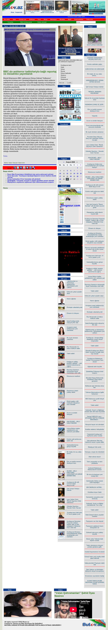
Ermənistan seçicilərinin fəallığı (94, 576)
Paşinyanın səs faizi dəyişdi (94, 521)
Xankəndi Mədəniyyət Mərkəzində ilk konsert (95, 468)
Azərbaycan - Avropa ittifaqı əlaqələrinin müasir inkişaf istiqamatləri (94, 339)
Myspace (21, 168)
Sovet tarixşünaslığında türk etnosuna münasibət (94, 126)
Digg (27, 168)
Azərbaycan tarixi (65, 65)
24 (60, 179)
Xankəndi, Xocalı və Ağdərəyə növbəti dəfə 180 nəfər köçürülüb (95, 410)
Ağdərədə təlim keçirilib (95, 366)
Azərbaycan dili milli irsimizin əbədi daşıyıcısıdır (73, 483)
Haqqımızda (18, 12)
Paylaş (5, 156)
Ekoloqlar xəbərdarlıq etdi (74, 307)
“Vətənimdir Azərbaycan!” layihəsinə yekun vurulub (94, 435)
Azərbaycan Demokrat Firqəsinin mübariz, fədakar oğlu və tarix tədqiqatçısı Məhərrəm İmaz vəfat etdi (73, 524)
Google (24, 168)
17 (60, 176)
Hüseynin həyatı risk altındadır (94, 424)
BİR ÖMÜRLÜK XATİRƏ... (94, 487)
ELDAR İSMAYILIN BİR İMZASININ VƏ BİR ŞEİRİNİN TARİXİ (94, 582)
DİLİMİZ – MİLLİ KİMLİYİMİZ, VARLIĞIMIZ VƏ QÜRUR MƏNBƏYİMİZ (74, 473)
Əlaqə (12, 12)
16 (81, 173)
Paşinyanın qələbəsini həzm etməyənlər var (94, 526)
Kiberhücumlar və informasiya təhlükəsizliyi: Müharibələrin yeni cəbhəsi (72, 284)
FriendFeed (30, 168)
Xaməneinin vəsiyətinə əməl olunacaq (94, 497)
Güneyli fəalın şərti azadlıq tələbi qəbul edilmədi (95, 557)
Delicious (33, 168)
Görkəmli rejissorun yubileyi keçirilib (94, 533)
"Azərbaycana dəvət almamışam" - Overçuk (95, 11)
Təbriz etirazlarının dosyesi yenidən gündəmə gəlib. (94, 546)
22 (77, 176)
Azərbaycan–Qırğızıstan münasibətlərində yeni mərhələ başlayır (94, 165)
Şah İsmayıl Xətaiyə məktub (26, 12)
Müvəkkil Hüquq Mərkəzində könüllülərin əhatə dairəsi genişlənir (94, 379)
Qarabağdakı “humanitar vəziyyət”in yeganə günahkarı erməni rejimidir (30, 180)
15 (77, 173)
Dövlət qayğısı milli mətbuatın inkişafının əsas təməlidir (73, 403)
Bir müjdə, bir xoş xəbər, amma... (94, 74)
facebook (14, 168)
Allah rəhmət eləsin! (95, 457)
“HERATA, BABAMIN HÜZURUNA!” (94, 92)
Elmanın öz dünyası (73, 313)
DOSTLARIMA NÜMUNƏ (41, 11)
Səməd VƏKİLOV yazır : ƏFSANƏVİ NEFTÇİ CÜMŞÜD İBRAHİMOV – (94, 418)
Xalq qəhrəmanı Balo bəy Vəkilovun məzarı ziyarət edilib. (94, 441)
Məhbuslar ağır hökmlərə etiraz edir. (94, 386)
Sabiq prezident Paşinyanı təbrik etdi (95, 563)
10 (60, 173)
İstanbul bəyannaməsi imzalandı (95, 552)
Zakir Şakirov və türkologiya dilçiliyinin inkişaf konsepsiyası (94, 570)
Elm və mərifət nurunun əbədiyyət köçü (74, 462)
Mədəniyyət (64, 79)
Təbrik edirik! (71, 353)
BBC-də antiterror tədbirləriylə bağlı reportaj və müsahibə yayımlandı (26, 29)
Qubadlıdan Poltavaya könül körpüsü (94, 372)
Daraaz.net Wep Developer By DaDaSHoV (28, 623)
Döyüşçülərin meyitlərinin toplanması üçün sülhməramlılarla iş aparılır (30, 182)
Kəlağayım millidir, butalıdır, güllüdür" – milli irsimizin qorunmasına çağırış (74, 364)
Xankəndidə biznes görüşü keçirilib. (72, 445)
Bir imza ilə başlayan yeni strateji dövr (95, 475)
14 (74, 173)
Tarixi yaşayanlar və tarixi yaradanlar (94, 462)
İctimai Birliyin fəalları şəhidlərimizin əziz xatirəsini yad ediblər (73, 430)
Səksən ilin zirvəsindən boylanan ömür (95, 99)
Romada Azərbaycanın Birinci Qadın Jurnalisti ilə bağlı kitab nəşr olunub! (95, 352)
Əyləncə (63, 75)
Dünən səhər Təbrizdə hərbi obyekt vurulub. (94, 539)
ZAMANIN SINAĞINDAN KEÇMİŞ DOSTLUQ (55, 12)
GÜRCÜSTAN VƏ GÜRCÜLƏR (94, 69)
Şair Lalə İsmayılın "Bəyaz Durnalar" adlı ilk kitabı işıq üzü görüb (94, 206)
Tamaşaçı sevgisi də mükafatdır (94, 452)
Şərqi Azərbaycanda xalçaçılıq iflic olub (73, 321)
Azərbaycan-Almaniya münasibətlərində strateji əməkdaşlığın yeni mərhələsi (74, 534)
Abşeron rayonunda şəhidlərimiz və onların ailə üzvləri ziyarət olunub (94, 249)
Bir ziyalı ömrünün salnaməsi (72, 338)
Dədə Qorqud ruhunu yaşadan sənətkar (95, 515)
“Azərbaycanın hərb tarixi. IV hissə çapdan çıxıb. (74, 513)
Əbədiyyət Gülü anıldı (94, 447)
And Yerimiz (75, 10)
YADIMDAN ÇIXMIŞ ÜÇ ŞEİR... (95, 104)
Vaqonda (94, 116)
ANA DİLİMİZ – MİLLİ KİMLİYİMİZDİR (73, 422)
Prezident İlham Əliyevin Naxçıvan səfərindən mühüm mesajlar (94, 138)
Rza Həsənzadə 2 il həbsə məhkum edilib (73, 347)
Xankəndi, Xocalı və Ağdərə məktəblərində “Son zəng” (94, 504)
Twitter (18, 168)
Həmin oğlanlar (71, 299)
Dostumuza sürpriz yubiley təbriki (70, 16)
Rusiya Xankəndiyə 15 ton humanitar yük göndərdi (23, 179)
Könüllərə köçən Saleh (94, 492)
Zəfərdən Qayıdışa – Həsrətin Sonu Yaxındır (74, 507)
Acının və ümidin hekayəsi (72, 413)
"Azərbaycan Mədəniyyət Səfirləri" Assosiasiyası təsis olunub (94, 360)
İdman (62, 69)
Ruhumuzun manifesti (73, 376)
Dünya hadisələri (65, 73)
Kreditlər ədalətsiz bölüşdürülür (94, 429)
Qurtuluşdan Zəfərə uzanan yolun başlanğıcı (94, 481)
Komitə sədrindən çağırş (94, 64)
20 (71, 176)
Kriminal (63, 77)
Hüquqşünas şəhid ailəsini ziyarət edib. (95, 213)
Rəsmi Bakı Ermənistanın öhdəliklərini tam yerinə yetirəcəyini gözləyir (30, 174)
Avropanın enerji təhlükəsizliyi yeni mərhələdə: (72, 328)
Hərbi (62, 67)
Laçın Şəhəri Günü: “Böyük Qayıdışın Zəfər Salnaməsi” (74, 501)
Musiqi (62, 71)
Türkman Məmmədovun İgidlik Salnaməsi (94, 393)
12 (67, 173)
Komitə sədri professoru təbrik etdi (94, 192)
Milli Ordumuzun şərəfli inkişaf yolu (94, 399)
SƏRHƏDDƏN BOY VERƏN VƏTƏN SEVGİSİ (94, 81)
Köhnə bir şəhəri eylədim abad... (95, 296)
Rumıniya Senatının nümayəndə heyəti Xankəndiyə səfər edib (73, 371)
